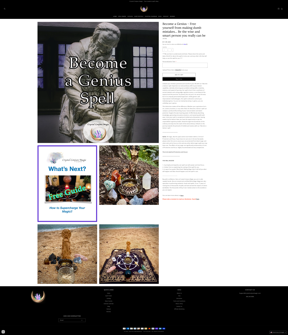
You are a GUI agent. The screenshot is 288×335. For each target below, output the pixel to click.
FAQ (179, 296)
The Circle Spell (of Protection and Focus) (175, 152)
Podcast (109, 309)
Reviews (108, 311)
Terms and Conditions (179, 301)
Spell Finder (108, 296)
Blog (108, 306)
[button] (4, 8)
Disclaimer (179, 298)
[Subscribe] (81, 320)
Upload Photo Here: (169, 70)
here (182, 195)
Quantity (165, 47)
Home (108, 293)
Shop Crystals (108, 301)
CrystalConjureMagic (135, 331)
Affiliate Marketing (179, 309)
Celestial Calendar (109, 303)
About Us (179, 293)
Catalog (109, 298)
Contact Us (179, 306)
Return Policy (179, 303)
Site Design (146, 331)
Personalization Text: (169, 61)
